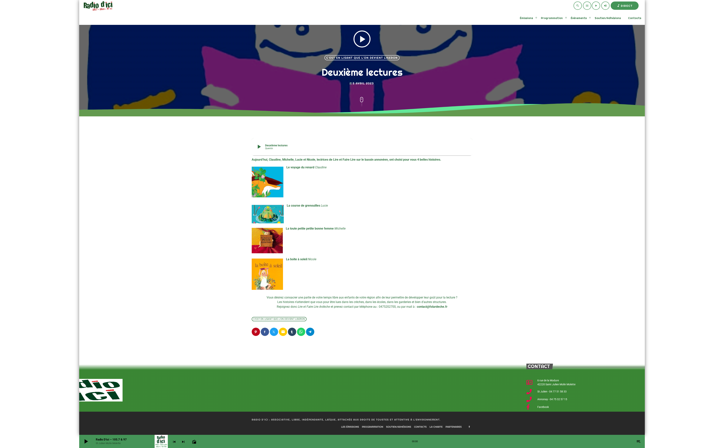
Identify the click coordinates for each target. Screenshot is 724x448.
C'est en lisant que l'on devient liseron (362, 58)
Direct (625, 6)
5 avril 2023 (361, 83)
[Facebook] (469, 427)
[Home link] (97, 5)
